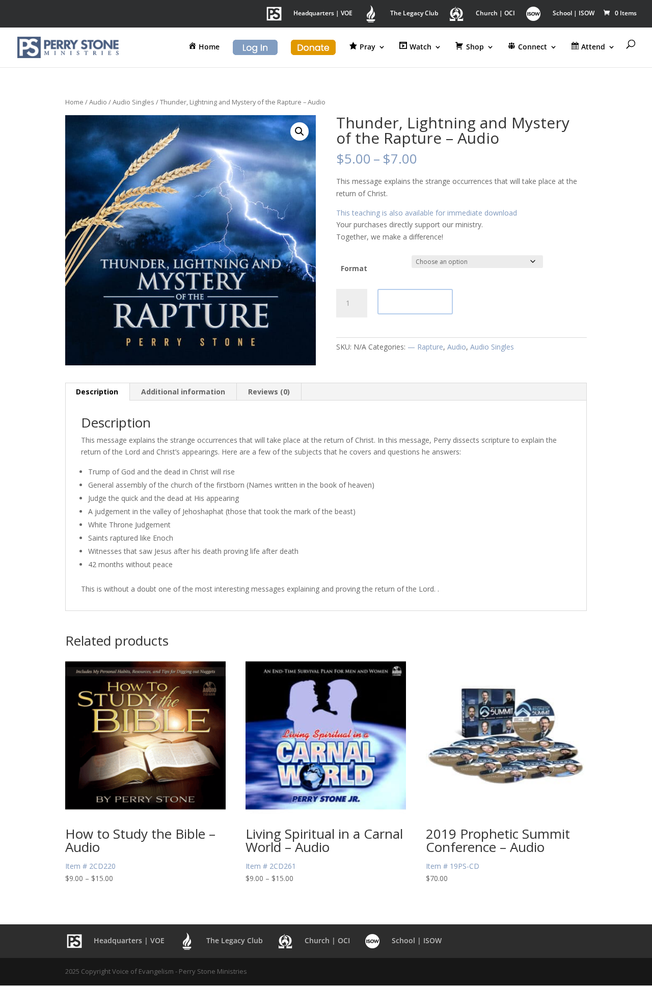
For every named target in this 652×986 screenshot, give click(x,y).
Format (354, 268)
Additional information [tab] (183, 391)
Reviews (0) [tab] (269, 391)
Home (74, 101)
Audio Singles (133, 101)
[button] (299, 131)
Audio (98, 101)
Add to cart (415, 301)
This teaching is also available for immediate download (426, 213)
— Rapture (425, 347)
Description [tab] (97, 391)
